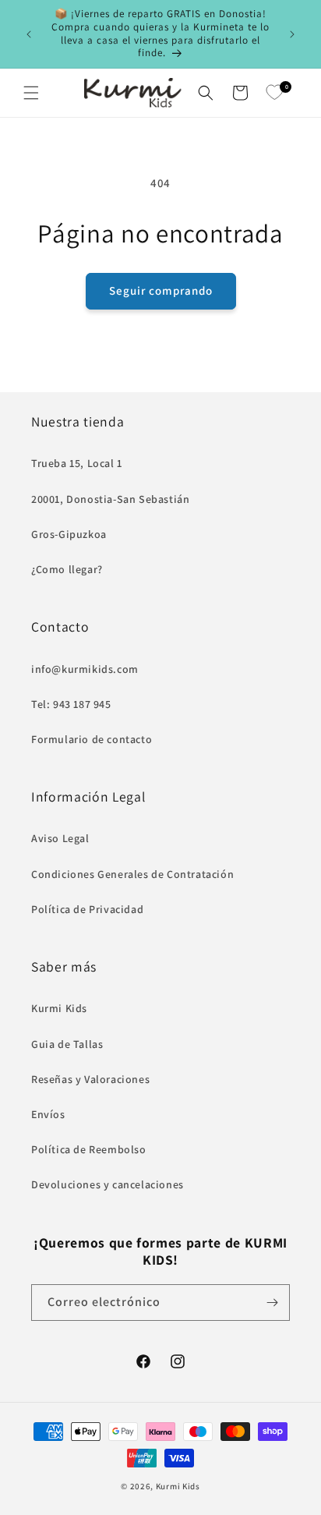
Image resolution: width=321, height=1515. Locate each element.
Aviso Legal (60, 838)
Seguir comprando (161, 290)
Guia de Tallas (67, 1044)
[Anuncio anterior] (29, 34)
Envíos (48, 1114)
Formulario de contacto (91, 739)
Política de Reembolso (88, 1149)
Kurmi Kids (59, 1008)
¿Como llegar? (67, 569)
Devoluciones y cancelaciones (107, 1184)
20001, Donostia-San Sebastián (110, 499)
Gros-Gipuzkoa (69, 534)
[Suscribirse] (272, 1302)
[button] (31, 93)
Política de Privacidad (87, 909)
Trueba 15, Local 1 (76, 463)
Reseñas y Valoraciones (90, 1079)
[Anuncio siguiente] (292, 34)
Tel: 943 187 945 (71, 704)
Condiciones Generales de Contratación (132, 874)
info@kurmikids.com (85, 669)
